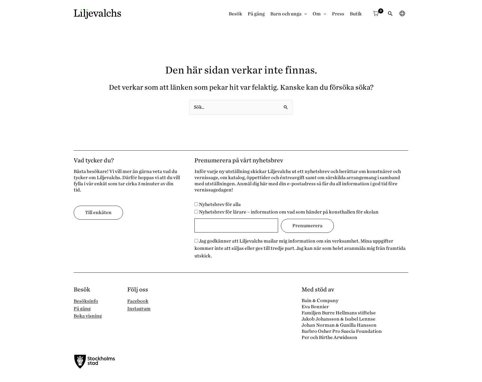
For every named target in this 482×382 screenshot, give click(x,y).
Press (338, 13)
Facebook (137, 301)
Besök (235, 13)
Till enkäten (98, 212)
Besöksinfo (86, 301)
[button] (390, 14)
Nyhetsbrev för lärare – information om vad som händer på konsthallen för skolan (288, 212)
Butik (356, 13)
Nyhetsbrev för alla (219, 204)
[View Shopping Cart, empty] (376, 14)
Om (317, 13)
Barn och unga (286, 13)
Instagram (139, 308)
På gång (256, 13)
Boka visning (88, 316)
